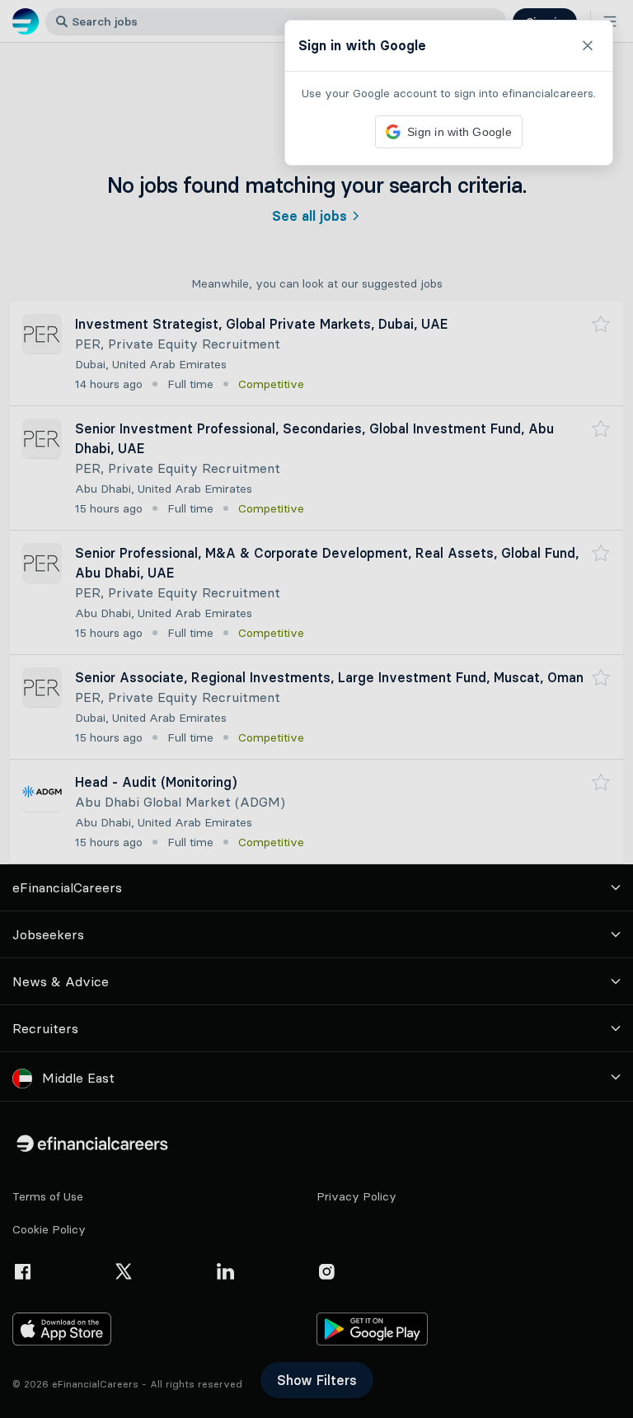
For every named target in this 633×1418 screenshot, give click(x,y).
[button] (316, 709)
